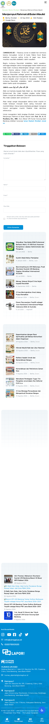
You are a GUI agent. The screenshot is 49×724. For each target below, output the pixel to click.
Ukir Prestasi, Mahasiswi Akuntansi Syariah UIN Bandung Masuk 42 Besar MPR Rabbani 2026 (28, 578)
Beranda (5, 10)
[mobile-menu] (45, 2)
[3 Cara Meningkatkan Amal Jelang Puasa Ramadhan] (10, 298)
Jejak (36, 260)
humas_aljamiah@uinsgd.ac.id (16, 675)
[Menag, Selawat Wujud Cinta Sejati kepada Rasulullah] (10, 287)
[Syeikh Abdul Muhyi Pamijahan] (10, 263)
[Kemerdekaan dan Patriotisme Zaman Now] (10, 375)
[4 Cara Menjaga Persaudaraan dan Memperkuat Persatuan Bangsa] (10, 397)
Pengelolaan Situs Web (12, 713)
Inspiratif (29, 309)
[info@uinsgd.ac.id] (2, 639)
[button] (7, 134)
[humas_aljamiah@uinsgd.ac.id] (2, 675)
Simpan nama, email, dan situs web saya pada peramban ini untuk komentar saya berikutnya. (23, 217)
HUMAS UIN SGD (9, 667)
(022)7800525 (12, 644)
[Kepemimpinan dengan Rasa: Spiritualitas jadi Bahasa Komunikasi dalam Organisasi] (10, 341)
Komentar (7, 158)
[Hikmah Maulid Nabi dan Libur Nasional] (10, 353)
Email (6, 195)
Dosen (37, 297)
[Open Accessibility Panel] (42, 710)
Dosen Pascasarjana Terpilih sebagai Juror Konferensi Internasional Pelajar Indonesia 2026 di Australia (29, 304)
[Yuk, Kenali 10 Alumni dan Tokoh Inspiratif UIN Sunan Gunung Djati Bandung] (8, 619)
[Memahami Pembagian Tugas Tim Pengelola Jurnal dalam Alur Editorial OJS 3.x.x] (10, 386)
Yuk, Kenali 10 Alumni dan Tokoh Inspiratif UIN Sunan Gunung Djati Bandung (26, 614)
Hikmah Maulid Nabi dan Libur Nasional (30, 348)
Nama (6, 184)
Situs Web (6, 206)
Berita (11, 10)
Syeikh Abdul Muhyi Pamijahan (27, 258)
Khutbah (16, 10)
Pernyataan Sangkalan (30, 713)
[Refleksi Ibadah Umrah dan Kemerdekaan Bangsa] (10, 364)
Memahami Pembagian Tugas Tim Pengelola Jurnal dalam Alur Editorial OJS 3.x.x (29, 381)
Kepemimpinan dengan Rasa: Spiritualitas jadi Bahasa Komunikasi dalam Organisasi (29, 337)
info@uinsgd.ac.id (13, 640)
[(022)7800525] (2, 644)
